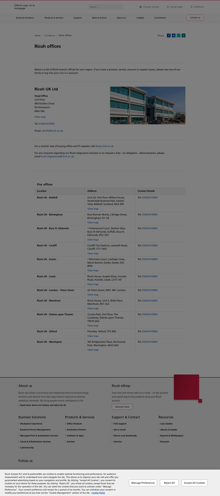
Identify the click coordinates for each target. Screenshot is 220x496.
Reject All (169, 482)
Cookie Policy (98, 493)
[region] (110, 483)
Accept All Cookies (194, 482)
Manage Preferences (143, 482)
